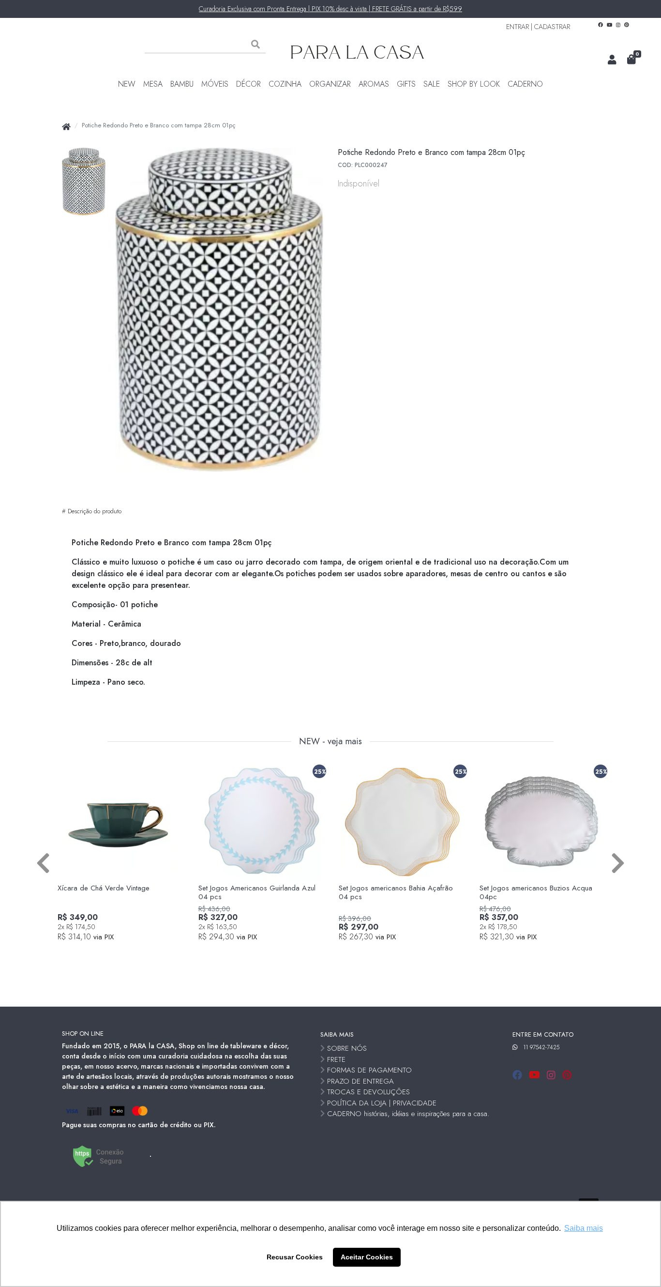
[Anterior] (43, 862)
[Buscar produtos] (255, 44)
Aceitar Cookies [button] (367, 1257)
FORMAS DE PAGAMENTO (369, 1070)
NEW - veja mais (330, 741)
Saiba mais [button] (583, 1228)
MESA (153, 84)
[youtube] (536, 1075)
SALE (431, 84)
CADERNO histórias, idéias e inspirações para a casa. (408, 1113)
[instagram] (552, 1075)
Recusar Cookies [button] (295, 1257)
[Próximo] (618, 862)
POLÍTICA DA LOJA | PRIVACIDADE (381, 1103)
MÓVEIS (214, 84)
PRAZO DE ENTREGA (360, 1081)
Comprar (125, 953)
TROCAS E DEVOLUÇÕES (368, 1092)
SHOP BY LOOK (474, 84)
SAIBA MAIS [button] (337, 1034)
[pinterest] (566, 1075)
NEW (126, 84)
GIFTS (406, 84)
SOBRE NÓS (347, 1048)
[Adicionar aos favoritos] (70, 769)
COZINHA (285, 84)
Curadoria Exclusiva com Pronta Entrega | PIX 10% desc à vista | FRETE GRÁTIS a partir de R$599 (330, 9)
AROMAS (374, 84)
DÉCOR (248, 84)
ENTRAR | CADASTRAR (538, 26)
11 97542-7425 (541, 1047)
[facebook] (518, 1075)
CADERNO (525, 84)
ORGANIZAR (330, 84)
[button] (612, 60)
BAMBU (182, 84)
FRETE (336, 1059)
